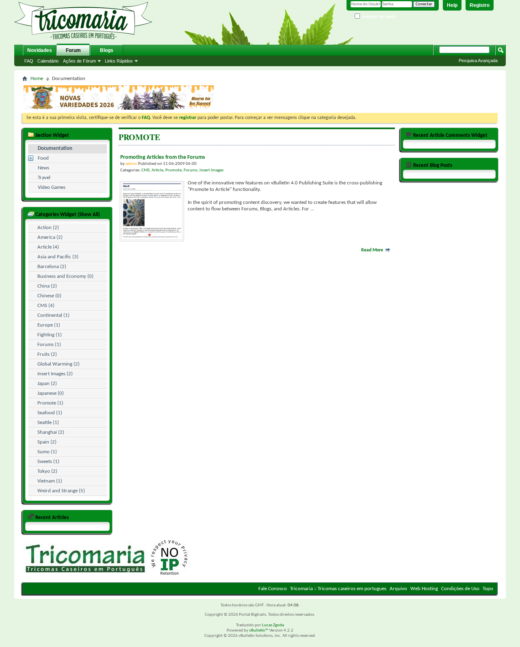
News (43, 168)
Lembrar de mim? (378, 16)
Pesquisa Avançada (478, 60)
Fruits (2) (47, 354)
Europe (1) (48, 325)
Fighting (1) (49, 335)
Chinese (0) (49, 296)
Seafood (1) (49, 412)
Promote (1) (50, 403)
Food (43, 158)
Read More (372, 250)
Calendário (47, 60)
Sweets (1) (48, 461)
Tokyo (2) (47, 471)
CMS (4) (45, 305)
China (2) (47, 286)
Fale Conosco (272, 588)
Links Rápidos (119, 60)
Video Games (51, 187)
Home (36, 78)
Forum (73, 50)
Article (157, 170)
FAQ (28, 60)
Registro (480, 5)
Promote (173, 170)
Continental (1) (53, 315)
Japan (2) (47, 383)
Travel (44, 177)
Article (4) (48, 247)
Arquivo (398, 588)
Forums (190, 170)
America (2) (50, 237)
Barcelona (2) (51, 266)
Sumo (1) (47, 451)
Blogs (106, 50)
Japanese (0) (50, 393)
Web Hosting (424, 588)
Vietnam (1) (49, 481)
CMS (145, 170)
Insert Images (211, 170)
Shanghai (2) (50, 432)
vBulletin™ (259, 630)
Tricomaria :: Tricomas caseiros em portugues (338, 588)
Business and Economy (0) (65, 276)
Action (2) (48, 227)
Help (452, 5)
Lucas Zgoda (273, 625)
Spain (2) (46, 442)
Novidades (39, 50)
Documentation (55, 148)
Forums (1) (49, 344)
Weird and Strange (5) (61, 490)
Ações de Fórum (79, 60)
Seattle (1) (48, 422)
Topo (488, 588)
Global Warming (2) (58, 364)
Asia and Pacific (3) (57, 257)
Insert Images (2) (55, 374)
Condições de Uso (460, 588)
